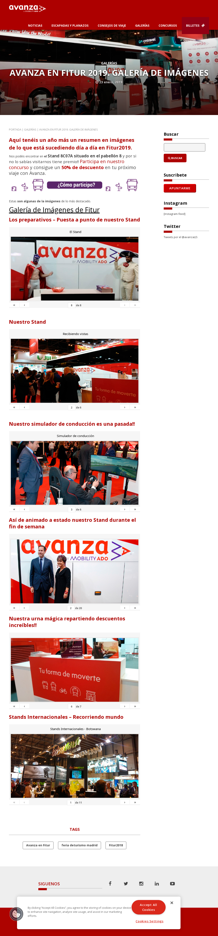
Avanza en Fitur (38, 845)
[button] (16, 914)
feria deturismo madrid (80, 845)
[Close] (172, 903)
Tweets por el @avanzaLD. (181, 237)
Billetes (193, 25)
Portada (15, 129)
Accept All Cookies (148, 907)
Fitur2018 (116, 845)
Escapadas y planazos (70, 25)
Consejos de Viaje (112, 25)
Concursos (168, 25)
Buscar (176, 158)
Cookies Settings (150, 921)
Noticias (35, 25)
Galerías (142, 25)
